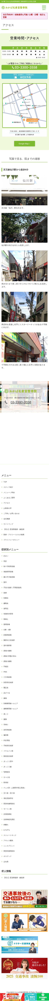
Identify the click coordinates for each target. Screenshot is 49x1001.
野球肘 (6, 782)
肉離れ (6, 825)
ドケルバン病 (8, 751)
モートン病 (8, 809)
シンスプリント (9, 846)
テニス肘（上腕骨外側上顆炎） (15, 788)
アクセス (7, 503)
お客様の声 (8, 508)
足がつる (7, 693)
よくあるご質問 (9, 498)
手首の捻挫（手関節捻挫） (13, 587)
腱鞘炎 (6, 603)
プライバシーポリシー (11, 540)
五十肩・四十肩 (9, 793)
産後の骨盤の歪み (10, 656)
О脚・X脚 (7, 630)
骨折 (5, 561)
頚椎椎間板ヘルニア (11, 703)
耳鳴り (6, 724)
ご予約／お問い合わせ (11, 513)
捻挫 (5, 593)
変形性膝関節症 (9, 804)
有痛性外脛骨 (8, 614)
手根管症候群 (8, 745)
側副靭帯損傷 (8, 572)
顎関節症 (7, 772)
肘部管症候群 (8, 682)
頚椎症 (6, 598)
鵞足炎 (6, 688)
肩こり (6, 714)
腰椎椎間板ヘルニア (11, 709)
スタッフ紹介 (8, 487)
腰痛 (5, 719)
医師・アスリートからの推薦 (14, 534)
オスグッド (8, 856)
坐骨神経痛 (8, 730)
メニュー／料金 (9, 492)
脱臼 (5, 582)
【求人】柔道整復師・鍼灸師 (14, 529)
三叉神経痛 (8, 677)
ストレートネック (10, 835)
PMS (5, 672)
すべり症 (7, 777)
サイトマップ (8, 524)
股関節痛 (7, 624)
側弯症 (6, 608)
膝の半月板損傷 (9, 577)
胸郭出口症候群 (9, 640)
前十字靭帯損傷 (9, 566)
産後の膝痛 (8, 661)
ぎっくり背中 (8, 761)
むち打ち (7, 830)
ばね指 (6, 861)
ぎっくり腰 (8, 767)
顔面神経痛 (8, 635)
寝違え (6, 619)
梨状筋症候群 (8, 756)
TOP (5, 482)
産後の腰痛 (8, 651)
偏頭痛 (6, 735)
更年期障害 (8, 645)
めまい (6, 556)
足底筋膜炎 (8, 814)
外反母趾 (7, 740)
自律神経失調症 (9, 819)
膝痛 (5, 698)
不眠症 (6, 666)
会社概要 (7, 519)
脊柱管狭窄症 (8, 798)
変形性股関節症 (9, 851)
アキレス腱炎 (8, 840)
